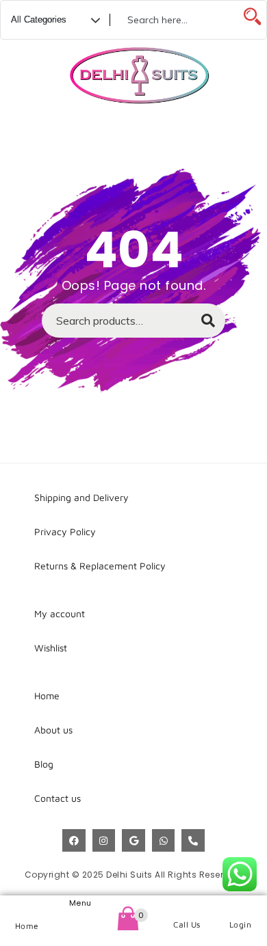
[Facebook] (74, 840)
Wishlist (50, 647)
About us (53, 729)
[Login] (241, 907)
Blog (43, 764)
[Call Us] (187, 907)
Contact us (57, 798)
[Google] (133, 840)
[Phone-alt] (193, 840)
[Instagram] (104, 840)
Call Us (187, 924)
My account (59, 613)
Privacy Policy (65, 531)
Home (27, 926)
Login (240, 924)
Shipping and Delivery (81, 497)
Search (201, 325)
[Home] (27, 908)
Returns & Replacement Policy (100, 565)
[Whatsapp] (163, 840)
